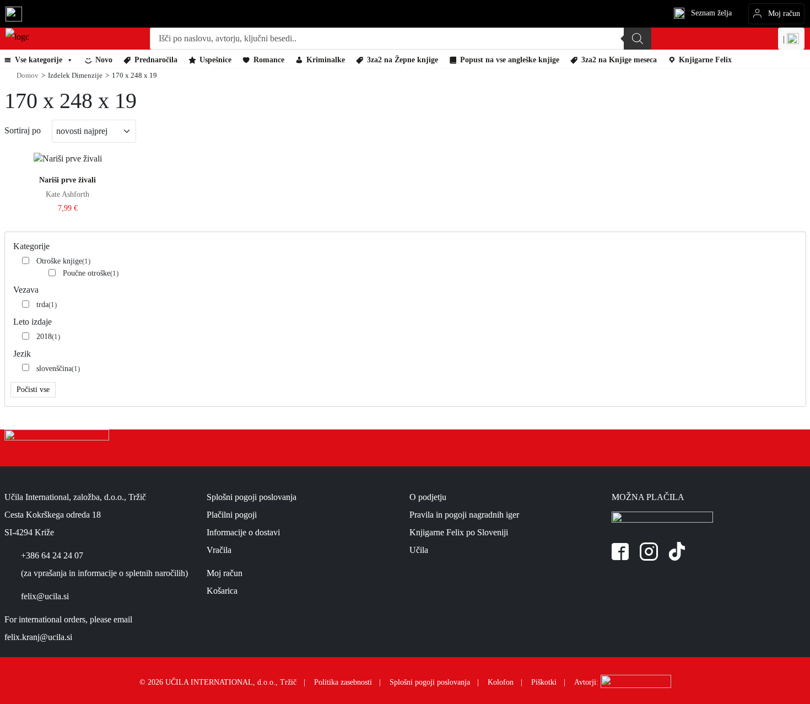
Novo (103, 60)
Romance (268, 60)
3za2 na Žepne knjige (402, 60)
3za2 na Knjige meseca (619, 60)
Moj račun (224, 573)
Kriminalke (325, 60)
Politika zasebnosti (343, 682)
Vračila (219, 550)
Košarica (222, 590)
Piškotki (544, 682)
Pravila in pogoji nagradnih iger (464, 514)
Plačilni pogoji (232, 514)
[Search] (637, 39)
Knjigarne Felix (705, 60)
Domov (28, 75)
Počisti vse (33, 389)
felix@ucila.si (45, 596)
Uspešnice (215, 60)
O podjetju (427, 497)
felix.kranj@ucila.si (38, 637)
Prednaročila (155, 60)
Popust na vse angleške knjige (509, 60)
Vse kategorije (38, 60)
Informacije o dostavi (243, 532)
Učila (418, 550)
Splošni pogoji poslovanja (251, 497)
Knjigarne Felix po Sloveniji (458, 532)
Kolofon (501, 682)
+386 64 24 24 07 (52, 555)
